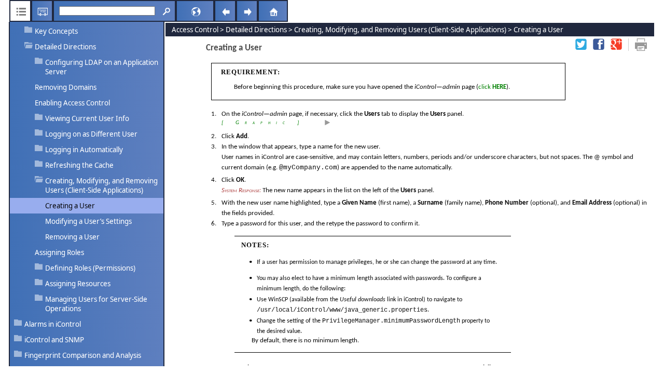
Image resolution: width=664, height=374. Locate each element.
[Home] (261, 11)
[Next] (247, 11)
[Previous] (225, 11)
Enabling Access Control (72, 103)
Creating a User (70, 205)
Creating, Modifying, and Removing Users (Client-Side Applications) (101, 185)
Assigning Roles (59, 252)
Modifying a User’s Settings (88, 221)
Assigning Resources (77, 283)
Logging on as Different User (91, 134)
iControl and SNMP (54, 339)
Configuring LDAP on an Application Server (101, 67)
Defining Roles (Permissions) (90, 268)
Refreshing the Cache (79, 165)
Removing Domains (66, 87)
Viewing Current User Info (87, 118)
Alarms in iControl (52, 324)
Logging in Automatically (84, 149)
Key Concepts (56, 31)
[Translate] (181, 11)
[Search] (165, 11)
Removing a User (72, 237)
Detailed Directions (65, 46)
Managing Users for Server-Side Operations (96, 304)
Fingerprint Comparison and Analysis (82, 355)
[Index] (42, 11)
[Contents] (20, 11)
